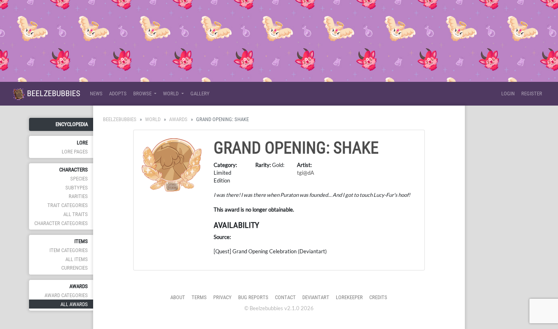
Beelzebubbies (52, 93)
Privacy (222, 297)
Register (531, 93)
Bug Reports (253, 297)
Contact (285, 297)
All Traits (75, 214)
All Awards (74, 304)
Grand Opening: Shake (296, 148)
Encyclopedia (72, 124)
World (153, 119)
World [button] (171, 93)
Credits (378, 297)
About (177, 297)
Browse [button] (143, 93)
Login (508, 93)
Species (79, 179)
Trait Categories (67, 205)
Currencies (74, 268)
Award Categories (66, 295)
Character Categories (61, 223)
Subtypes (76, 188)
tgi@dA (305, 172)
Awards (178, 119)
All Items (76, 259)
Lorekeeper (349, 297)
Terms (199, 297)
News (96, 93)
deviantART (315, 297)
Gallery (200, 93)
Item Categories (68, 250)
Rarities (78, 196)
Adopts (118, 93)
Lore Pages (75, 152)
